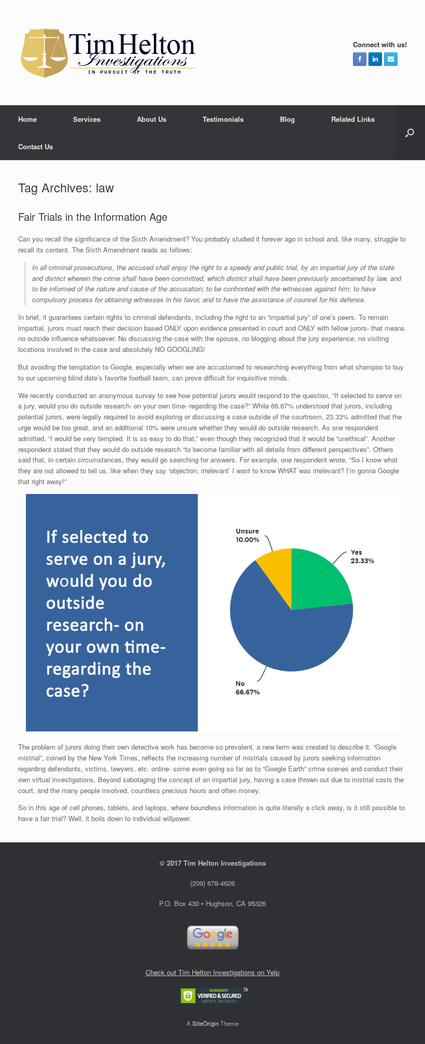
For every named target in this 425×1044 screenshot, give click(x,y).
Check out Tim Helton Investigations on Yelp (212, 972)
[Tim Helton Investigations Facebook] (359, 59)
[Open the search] (409, 132)
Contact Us (35, 146)
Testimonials (223, 119)
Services (87, 119)
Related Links (353, 119)
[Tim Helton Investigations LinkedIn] (375, 59)
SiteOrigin (205, 1023)
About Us (151, 119)
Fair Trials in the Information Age (92, 216)
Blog (287, 119)
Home (27, 119)
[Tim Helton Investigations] (109, 52)
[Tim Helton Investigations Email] (391, 59)
